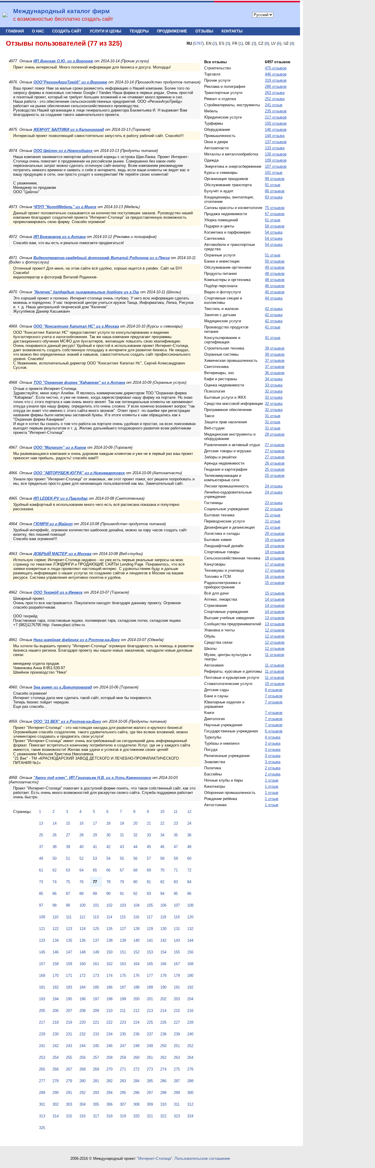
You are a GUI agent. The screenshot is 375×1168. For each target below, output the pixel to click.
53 (95, 858)
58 (162, 858)
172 (82, 975)
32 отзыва (273, 391)
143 (177, 940)
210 (109, 1010)
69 (149, 870)
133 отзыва (274, 148)
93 (149, 893)
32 (135, 835)
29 (95, 835)
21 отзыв (272, 515)
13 (41, 823)
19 (122, 823)
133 (42, 940)
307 (123, 1104)
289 (42, 1092)
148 (82, 952)
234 (109, 1034)
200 (136, 999)
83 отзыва (273, 197)
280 (82, 1081)
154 (163, 952)
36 (189, 835)
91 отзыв (272, 185)
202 (163, 999)
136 (82, 940)
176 (136, 975)
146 (55, 952)
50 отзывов (274, 261)
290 (55, 1092)
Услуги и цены (105, 31)
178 (163, 975)
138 (109, 940)
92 (135, 893)
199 (123, 999)
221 (96, 1022)
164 (136, 964)
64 (81, 870)
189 (150, 987)
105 (150, 905)
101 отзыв (273, 172)
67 (122, 870)
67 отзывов (274, 214)
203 (177, 999)
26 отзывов (274, 463)
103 (123, 905)
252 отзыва (274, 99)
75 (68, 882)
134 (55, 940)
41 (95, 847)
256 (82, 1057)
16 (81, 823)
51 (68, 858)
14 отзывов (274, 599)
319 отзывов (276, 80)
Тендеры (139, 31)
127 (123, 928)
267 (69, 1069)
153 (150, 952)
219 (69, 1022)
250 (163, 1046)
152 (136, 952)
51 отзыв (272, 255)
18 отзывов (274, 552)
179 (177, 975)
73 (41, 882)
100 (82, 905)
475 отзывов (276, 68)
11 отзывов (274, 654)
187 (123, 987)
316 (82, 1116)
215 (177, 1010)
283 (123, 1081)
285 (150, 1081)
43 (122, 847)
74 (54, 882)
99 (68, 905)
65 (95, 870)
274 (163, 1069)
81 (149, 882)
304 (82, 1104)
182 (55, 987)
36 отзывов (274, 373)
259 (123, 1057)
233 (96, 1034)
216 (190, 1010)
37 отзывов (274, 360)
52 (81, 858)
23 (176, 823)
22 (162, 823)
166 (163, 964)
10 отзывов (274, 683)
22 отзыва (273, 509)
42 (108, 847)
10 (162, 811)
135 (69, 940)
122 (55, 928)
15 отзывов (274, 582)
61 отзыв (272, 220)
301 (42, 1104)
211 (123, 1010)
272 (136, 1069)
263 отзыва (274, 92)
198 (109, 999)
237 (150, 1034)
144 (190, 940)
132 (190, 928)
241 (42, 1046)
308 (136, 1104)
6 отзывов (273, 731)
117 (150, 917)
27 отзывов (274, 445)
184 (82, 987)
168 (190, 964)
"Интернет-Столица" (154, 1158)
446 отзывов (276, 74)
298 (163, 1092)
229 (42, 1034)
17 (95, 823)
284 (136, 1081)
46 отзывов (274, 286)
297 (150, 1092)
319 (123, 1116)
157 (42, 964)
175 (123, 975)
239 (177, 1034)
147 (69, 952)
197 (96, 999)
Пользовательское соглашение (202, 1158)
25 (41, 835)
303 (69, 1104)
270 (109, 1069)
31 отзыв (272, 416)
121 (42, 928)
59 (176, 858)
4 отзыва (272, 737)
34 (162, 835)
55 (122, 858)
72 (189, 870)
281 (96, 1081)
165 (150, 964)
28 (81, 835)
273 (150, 1069)
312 (190, 1104)
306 (109, 1104)
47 (176, 847)
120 (190, 917)
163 (123, 964)
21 (149, 823)
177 (150, 975)
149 (96, 952)
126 (109, 928)
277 (42, 1081)
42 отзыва (273, 308)
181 (42, 987)
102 (109, 905)
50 (54, 858)
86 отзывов (274, 191)
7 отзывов (273, 696)
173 (96, 975)
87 (68, 893)
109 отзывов (276, 160)
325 (42, 1128)
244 (82, 1046)
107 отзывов (276, 166)
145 (42, 952)
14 (54, 823)
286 (163, 1081)
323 (177, 1116)
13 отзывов (274, 618)
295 (123, 1092)
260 (136, 1057)
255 (69, 1057)
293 (96, 1092)
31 (122, 835)
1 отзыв (271, 780)
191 (177, 987)
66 (108, 870)
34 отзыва (273, 379)
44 (135, 847)
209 (96, 1010)
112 (82, 917)
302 (55, 1104)
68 (135, 870)
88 (81, 893)
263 (177, 1057)
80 (135, 882)
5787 (198, 43)
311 (177, 1104)
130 (163, 928)
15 (68, 823)
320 (136, 1116)
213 (150, 1010)
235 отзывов (276, 111)
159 (69, 964)
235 (123, 1034)
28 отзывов (274, 434)
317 (96, 1116)
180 (190, 975)
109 (42, 917)
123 (69, 928)
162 (109, 964)
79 (122, 882)
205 (42, 1010)
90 (108, 893)
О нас (38, 31)
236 (136, 1034)
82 (162, 882)
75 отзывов (274, 207)
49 (41, 858)
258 (109, 1057)
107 (177, 905)
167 (177, 964)
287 (177, 1081)
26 (54, 835)
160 (82, 964)
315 (69, 1116)
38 (54, 847)
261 (150, 1057)
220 (82, 1022)
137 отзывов (276, 142)
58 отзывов (274, 226)
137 (96, 940)
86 (54, 893)
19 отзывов (274, 539)
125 (96, 928)
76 (81, 882)
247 (123, 1046)
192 (190, 987)
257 (96, 1057)
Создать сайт (66, 31)
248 (136, 1046)
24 (189, 823)
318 (109, 1116)
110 (55, 917)
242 (55, 1046)
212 (136, 1010)
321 (150, 1116)
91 (122, 893)
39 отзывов (274, 348)
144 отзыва (274, 135)
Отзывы (204, 31)
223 (123, 1022)
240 (190, 1034)
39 (68, 847)
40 (81, 847)
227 (177, 1022)
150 (109, 952)
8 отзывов (273, 690)
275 (177, 1069)
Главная (15, 31)
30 (108, 835)
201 (150, 999)
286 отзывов (276, 86)
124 (82, 928)
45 (149, 847)
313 (42, 1116)
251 (177, 1046)
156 (190, 952)
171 (69, 975)
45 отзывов (274, 292)
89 (95, 893)
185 (96, 987)
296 (136, 1092)
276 (190, 1069)
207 (69, 1010)
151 (123, 952)
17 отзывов (274, 564)
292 (82, 1092)
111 (68, 917)
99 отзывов (274, 179)
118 (163, 917)
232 (82, 1034)
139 (123, 940)
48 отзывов (274, 273)
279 (69, 1081)
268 (82, 1069)
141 (150, 940)
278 (55, 1081)
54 (108, 858)
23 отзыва (273, 503)
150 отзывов (276, 123)
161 (96, 964)
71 (176, 870)
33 (149, 835)
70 (162, 870)
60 (189, 858)
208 (82, 1010)
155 (177, 952)
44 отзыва (273, 298)
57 (149, 858)
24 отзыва (273, 486)
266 (55, 1069)
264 (190, 1057)
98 (54, 905)
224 (136, 1022)
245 (96, 1046)
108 (190, 905)
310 (163, 1104)
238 (163, 1034)
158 (55, 964)
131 (177, 928)
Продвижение (172, 31)
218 (55, 1022)
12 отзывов (274, 630)
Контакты (232, 31)
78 (108, 882)
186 (109, 987)
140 (136, 940)
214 (163, 1010)
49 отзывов (274, 267)
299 (177, 1092)
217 (42, 1022)
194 (55, 999)
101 (96, 905)
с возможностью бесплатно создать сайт (63, 19)
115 (123, 917)
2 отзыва (272, 768)
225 (150, 1022)
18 (108, 823)
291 (69, 1092)
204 (190, 999)
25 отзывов (274, 469)
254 (55, 1057)
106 (163, 905)
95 (176, 893)
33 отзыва (273, 385)
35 (176, 835)
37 (41, 847)
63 (68, 870)
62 (54, 870)
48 (189, 847)
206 (55, 1010)
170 (55, 975)
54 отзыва (273, 232)
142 (163, 940)
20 (135, 823)
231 (69, 1034)
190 (163, 987)
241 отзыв (273, 105)
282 (109, 1081)
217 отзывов (276, 117)
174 (109, 975)
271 (123, 1069)
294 (109, 1092)
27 (68, 835)
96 (189, 893)
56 (135, 858)
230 (55, 1034)
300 (190, 1092)
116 (136, 917)
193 (42, 999)
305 (96, 1104)
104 (136, 905)
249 (150, 1046)
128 (136, 928)
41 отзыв (272, 327)
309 (150, 1104)
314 (55, 1116)
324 (190, 1116)
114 (109, 917)
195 (69, 999)
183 (69, 987)
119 (177, 917)
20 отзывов (274, 533)
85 (41, 893)
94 (162, 893)
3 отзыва (272, 743)
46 (162, 847)
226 (163, 1022)
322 (163, 1116)
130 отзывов (276, 154)
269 (96, 1069)
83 (176, 882)
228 (190, 1022)
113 (96, 917)
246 (109, 1046)
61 (41, 870)
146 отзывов (276, 129)
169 (42, 975)
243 (69, 1046)
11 (176, 811)
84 (189, 882)
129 (150, 928)
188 (136, 987)
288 (190, 1081)
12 (189, 811)
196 (82, 999)
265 (42, 1069)
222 (109, 1022)
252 (190, 1046)
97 (41, 905)
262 (163, 1057)
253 (42, 1057)
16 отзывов (274, 576)
